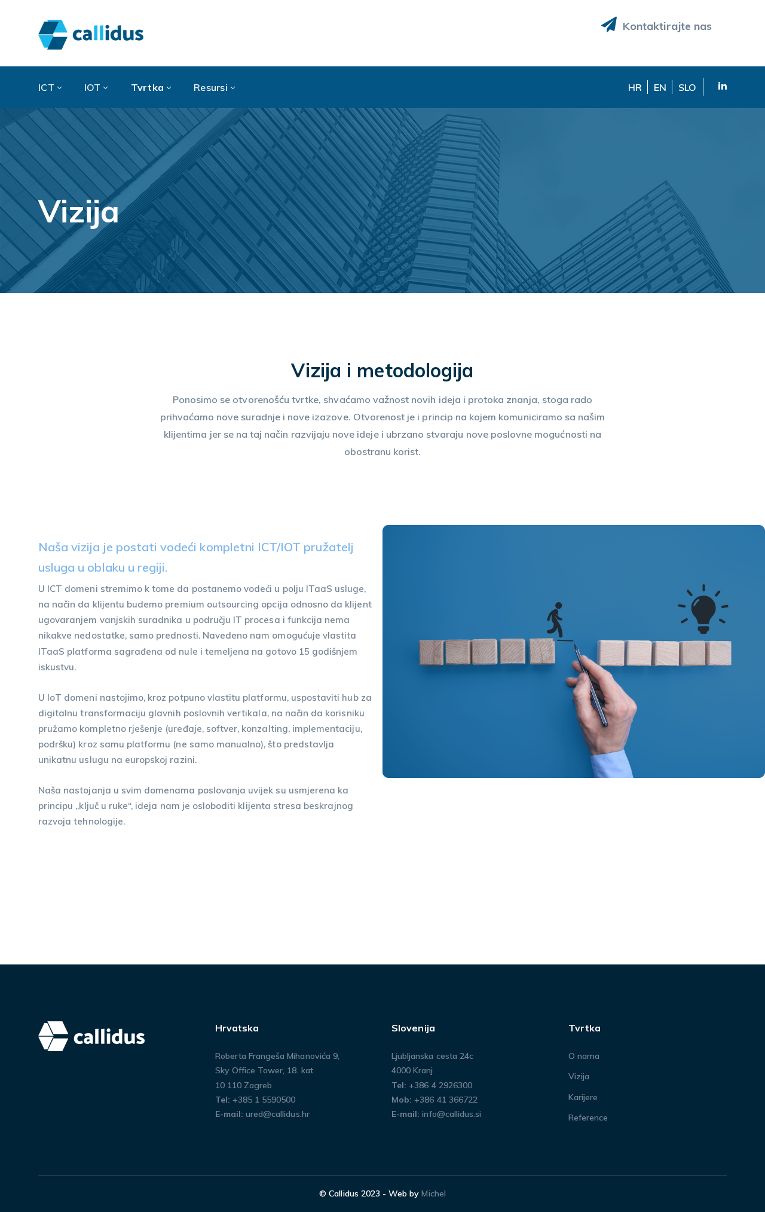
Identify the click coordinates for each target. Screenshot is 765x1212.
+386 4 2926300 (440, 1085)
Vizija (578, 1076)
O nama (583, 1056)
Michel (433, 1193)
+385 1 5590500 (264, 1099)
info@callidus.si (451, 1114)
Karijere (583, 1097)
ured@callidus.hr (278, 1114)
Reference (588, 1117)
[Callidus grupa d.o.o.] (91, 33)
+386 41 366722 (446, 1099)
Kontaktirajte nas (666, 26)
